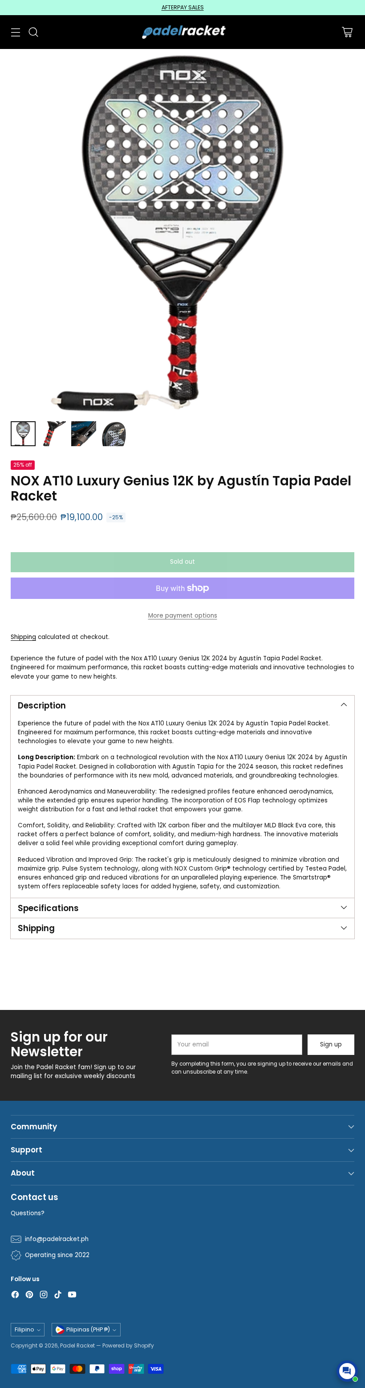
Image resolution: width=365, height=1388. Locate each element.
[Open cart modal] (347, 32)
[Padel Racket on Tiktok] (58, 1296)
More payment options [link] (182, 615)
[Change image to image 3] (83, 433)
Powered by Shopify (128, 1345)
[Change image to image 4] (113, 433)
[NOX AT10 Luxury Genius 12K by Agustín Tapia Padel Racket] (182, 231)
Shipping (23, 637)
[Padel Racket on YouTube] (72, 1296)
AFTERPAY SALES (183, 7)
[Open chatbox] (347, 1371)
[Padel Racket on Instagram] (43, 1296)
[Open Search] (33, 32)
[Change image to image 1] (23, 433)
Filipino (24, 1329)
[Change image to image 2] (53, 433)
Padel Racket (77, 1345)
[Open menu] (15, 32)
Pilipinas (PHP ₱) (88, 1329)
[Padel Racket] (182, 32)
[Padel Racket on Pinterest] (29, 1296)
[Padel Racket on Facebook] (15, 1296)
